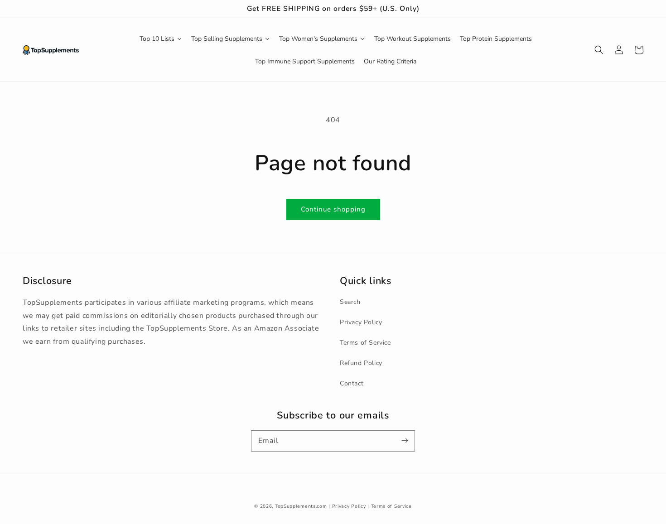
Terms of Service (365, 342)
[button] (599, 50)
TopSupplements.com (301, 506)
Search (350, 302)
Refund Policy (361, 363)
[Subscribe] (405, 441)
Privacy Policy (361, 322)
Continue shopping (333, 209)
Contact (351, 383)
